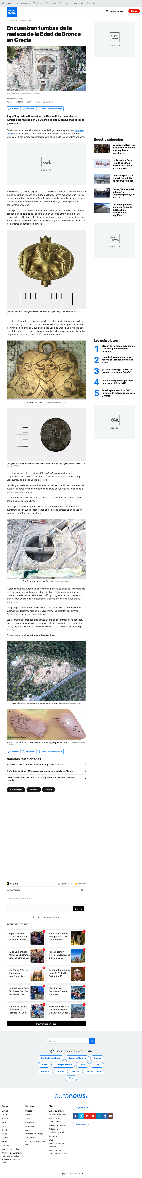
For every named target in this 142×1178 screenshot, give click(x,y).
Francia (97, 1064)
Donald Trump (94, 1071)
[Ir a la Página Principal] (12, 12)
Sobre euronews (56, 1111)
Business (6, 1118)
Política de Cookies (57, 1125)
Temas (5, 1106)
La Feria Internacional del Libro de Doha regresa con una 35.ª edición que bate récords (42, 778)
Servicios (29, 1106)
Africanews (30, 1137)
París (71, 1078)
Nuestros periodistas (11, 1149)
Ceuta (82, 1064)
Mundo (5, 1114)
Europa (5, 1111)
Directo (134, 11)
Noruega (45, 1071)
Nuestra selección (108, 139)
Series (22, 21)
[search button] (88, 3)
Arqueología (16, 789)
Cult (29, 21)
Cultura (14, 21)
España (97, 1058)
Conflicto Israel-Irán (50, 1058)
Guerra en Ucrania (77, 1058)
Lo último (29, 1122)
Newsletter (81, 1124)
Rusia (44, 1064)
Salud (4, 1130)
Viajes (4, 1134)
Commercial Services (58, 1114)
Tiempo (28, 1118)
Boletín (28, 1114)
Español (8, 3)
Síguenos (29, 1126)
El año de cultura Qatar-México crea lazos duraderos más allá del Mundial (40, 771)
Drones (60, 1071)
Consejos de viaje (63, 1064)
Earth (4, 1122)
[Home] (7, 21)
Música (75, 1071)
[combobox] (102, 3)
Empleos (53, 1140)
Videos (5, 1141)
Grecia (48, 789)
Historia (33, 789)
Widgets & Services (34, 1134)
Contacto (53, 1136)
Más (51, 1106)
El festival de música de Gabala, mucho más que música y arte (35, 764)
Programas (7, 1145)
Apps (27, 1130)
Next (4, 1126)
